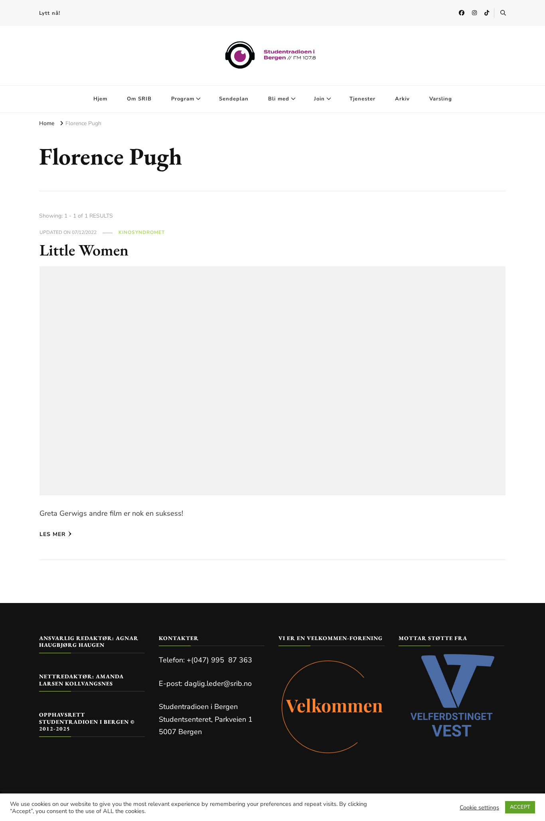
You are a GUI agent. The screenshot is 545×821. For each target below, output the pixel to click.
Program (182, 98)
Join (319, 98)
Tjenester (362, 98)
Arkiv (402, 98)
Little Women (83, 250)
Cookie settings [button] (479, 807)
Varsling (440, 98)
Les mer (52, 534)
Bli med (278, 98)
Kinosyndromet (141, 232)
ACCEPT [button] (520, 807)
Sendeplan (234, 98)
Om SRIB (139, 98)
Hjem (100, 98)
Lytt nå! (49, 13)
